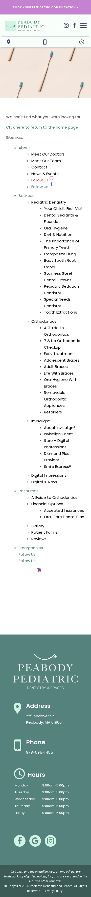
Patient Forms (44, 532)
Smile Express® (57, 466)
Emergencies (31, 547)
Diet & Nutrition (58, 234)
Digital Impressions (48, 475)
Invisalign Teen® (58, 434)
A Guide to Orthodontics (54, 497)
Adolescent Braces (62, 360)
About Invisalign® (59, 427)
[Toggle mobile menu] (83, 25)
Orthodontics (43, 321)
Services (26, 195)
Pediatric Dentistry (48, 202)
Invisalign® (40, 421)
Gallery (37, 526)
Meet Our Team (46, 160)
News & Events (45, 173)
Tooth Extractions (60, 312)
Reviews (39, 539)
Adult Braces (56, 366)
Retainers (53, 412)
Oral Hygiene (56, 228)
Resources (28, 490)
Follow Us (39, 180)
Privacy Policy (52, 891)
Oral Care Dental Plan (64, 516)
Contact (39, 167)
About (24, 147)
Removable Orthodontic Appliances (55, 399)
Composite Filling (60, 254)
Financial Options (47, 503)
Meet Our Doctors (48, 154)
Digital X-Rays (44, 482)
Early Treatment (59, 353)
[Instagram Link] (66, 27)
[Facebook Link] (74, 27)
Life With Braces (59, 373)
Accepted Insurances (64, 510)
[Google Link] (35, 841)
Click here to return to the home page (42, 127)
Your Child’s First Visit (63, 208)
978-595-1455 (39, 752)
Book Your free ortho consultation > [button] (45, 7)
